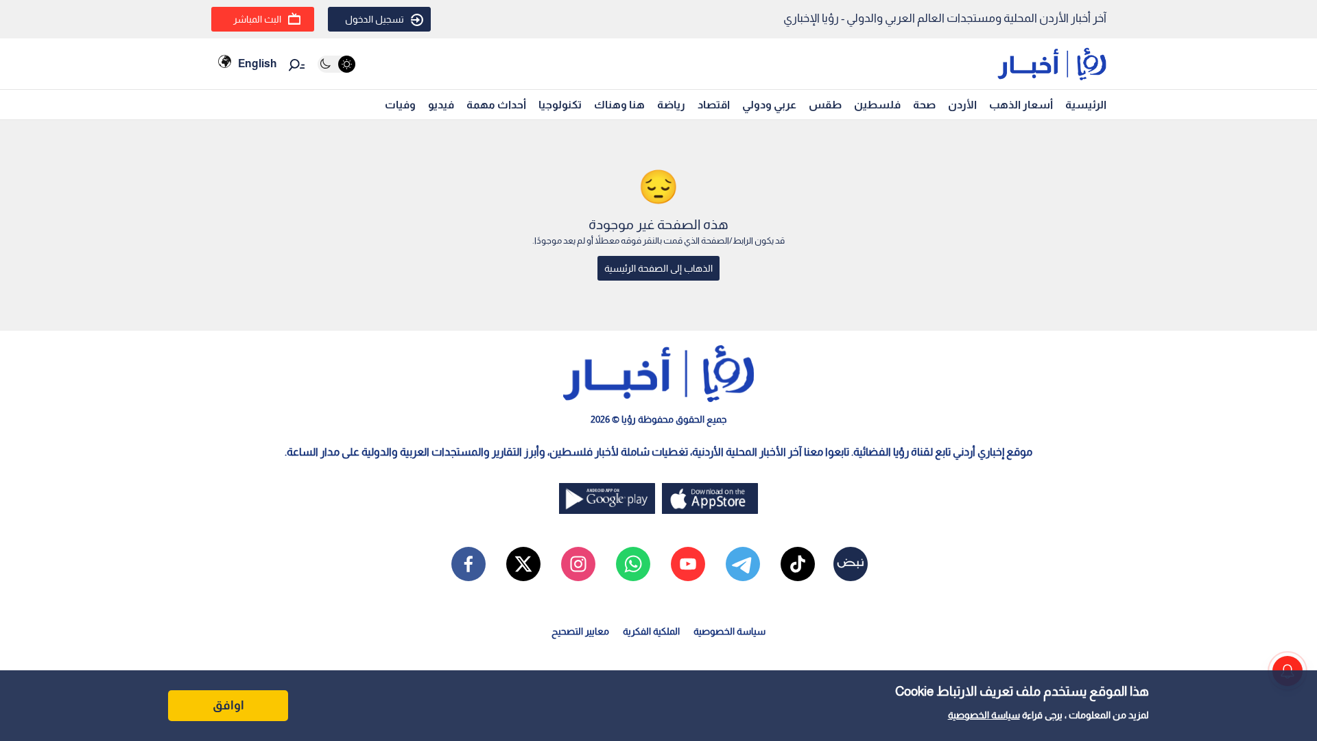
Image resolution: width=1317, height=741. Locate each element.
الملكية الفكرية (651, 631)
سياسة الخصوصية (984, 714)
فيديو (441, 104)
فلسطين (877, 104)
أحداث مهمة (496, 104)
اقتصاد (714, 104)
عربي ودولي (769, 104)
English (257, 63)
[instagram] (578, 564)
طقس (825, 104)
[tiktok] (798, 564)
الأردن (962, 104)
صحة (924, 104)
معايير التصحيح (580, 631)
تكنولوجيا (560, 104)
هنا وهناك (619, 104)
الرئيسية (1085, 104)
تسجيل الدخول (374, 19)
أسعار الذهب (1021, 104)
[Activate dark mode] (336, 64)
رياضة (671, 104)
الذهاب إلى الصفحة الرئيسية (658, 268)
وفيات (400, 104)
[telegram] (743, 564)
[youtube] (688, 564)
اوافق (228, 705)
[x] (523, 564)
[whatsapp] (633, 564)
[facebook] (468, 564)
